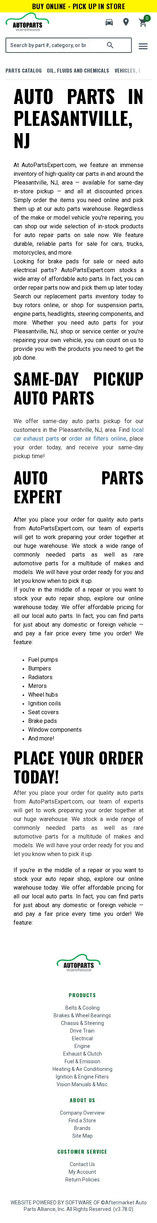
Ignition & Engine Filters (82, 1077)
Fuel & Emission (82, 1061)
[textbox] (47, 45)
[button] (109, 22)
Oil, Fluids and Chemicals (78, 70)
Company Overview (82, 1113)
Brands (82, 1128)
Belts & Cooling (82, 1008)
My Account (82, 1172)
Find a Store (82, 1120)
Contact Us (82, 1164)
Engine (82, 1046)
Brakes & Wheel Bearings (82, 1015)
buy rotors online (36, 305)
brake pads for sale (76, 261)
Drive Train (82, 1031)
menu (143, 46)
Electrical (82, 1038)
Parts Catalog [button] (23, 70)
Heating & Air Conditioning (82, 1069)
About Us (82, 1100)
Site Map (82, 1136)
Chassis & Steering (82, 1023)
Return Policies (82, 1180)
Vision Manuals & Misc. (82, 1084)
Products (82, 995)
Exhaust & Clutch (82, 1054)
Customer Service (82, 1151)
